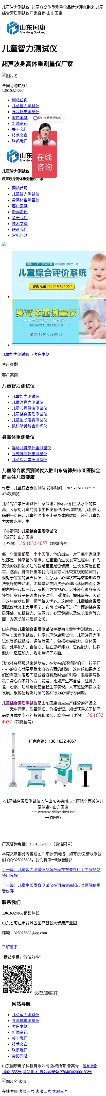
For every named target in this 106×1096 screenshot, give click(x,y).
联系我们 (20, 141)
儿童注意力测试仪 (27, 402)
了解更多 (10, 947)
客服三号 (60, 1091)
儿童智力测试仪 (25, 106)
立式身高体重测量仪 (29, 454)
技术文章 (20, 135)
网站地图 (30, 1072)
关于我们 (20, 129)
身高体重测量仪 (25, 112)
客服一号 (27, 1091)
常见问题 (20, 1056)
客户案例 (20, 118)
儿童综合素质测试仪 (29, 414)
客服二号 (43, 1091)
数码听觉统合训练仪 (29, 426)
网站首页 (20, 100)
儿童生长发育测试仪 (29, 420)
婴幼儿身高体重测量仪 (31, 448)
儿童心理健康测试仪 (29, 408)
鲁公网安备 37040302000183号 (65, 1072)
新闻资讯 (20, 123)
